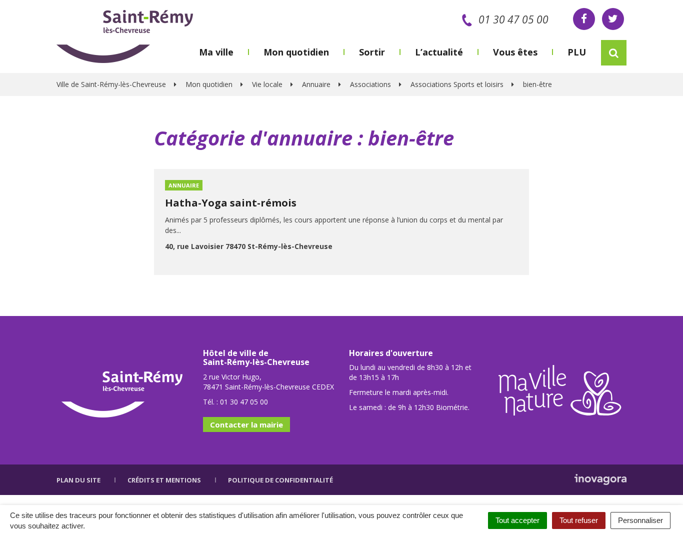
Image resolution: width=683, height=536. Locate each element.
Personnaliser (640, 520)
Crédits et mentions (164, 480)
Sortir (372, 52)
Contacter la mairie (246, 425)
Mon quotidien (296, 52)
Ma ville (216, 52)
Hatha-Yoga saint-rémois (230, 203)
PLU (577, 52)
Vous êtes (515, 52)
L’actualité (439, 52)
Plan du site (78, 480)
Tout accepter (518, 520)
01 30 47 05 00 (513, 19)
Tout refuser (579, 520)
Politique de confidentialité (280, 480)
